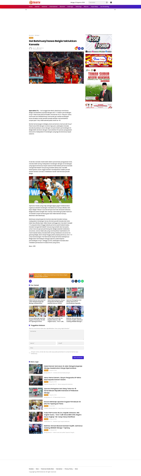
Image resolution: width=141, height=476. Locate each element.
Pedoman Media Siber (47, 469)
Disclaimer (59, 469)
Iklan (37, 469)
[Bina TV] (35, 2)
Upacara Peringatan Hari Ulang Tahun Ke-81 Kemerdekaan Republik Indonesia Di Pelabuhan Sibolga (73, 301)
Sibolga (31, 37)
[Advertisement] (70, 21)
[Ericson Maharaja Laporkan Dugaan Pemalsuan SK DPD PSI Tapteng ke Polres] (37, 311)
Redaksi (31, 469)
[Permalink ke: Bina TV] (31, 48)
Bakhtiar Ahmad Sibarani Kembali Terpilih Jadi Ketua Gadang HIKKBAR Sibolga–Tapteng (74, 319)
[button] (106, 2)
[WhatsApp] (82, 281)
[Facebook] (72, 281)
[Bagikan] (82, 48)
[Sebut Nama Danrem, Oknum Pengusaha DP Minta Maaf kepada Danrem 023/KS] (56, 293)
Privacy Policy (69, 469)
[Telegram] (79, 281)
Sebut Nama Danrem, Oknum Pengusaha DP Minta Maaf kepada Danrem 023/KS (56, 301)
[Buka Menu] (111, 2)
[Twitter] (76, 281)
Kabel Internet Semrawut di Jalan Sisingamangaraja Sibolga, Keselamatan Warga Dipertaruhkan (37, 301)
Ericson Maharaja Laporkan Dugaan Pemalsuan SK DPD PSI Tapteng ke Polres (37, 319)
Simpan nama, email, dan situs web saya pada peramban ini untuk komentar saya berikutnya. (54, 352)
